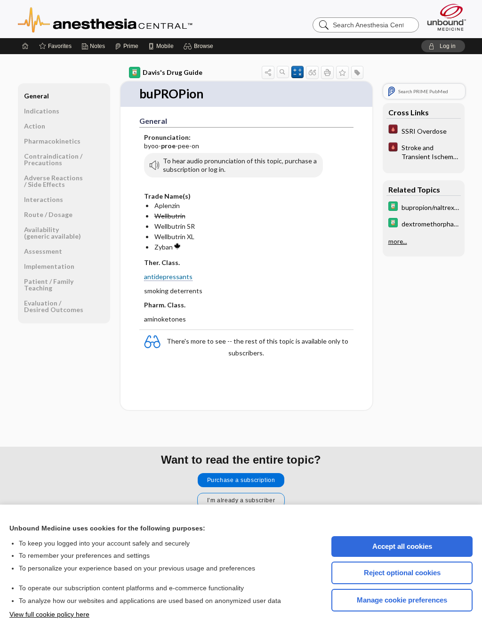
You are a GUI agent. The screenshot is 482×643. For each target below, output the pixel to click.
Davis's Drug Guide (172, 72)
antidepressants (168, 277)
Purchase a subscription (241, 480)
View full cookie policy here (49, 614)
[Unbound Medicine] (446, 17)
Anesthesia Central (134, 19)
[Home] (25, 46)
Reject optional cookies (402, 573)
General (36, 96)
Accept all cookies (402, 546)
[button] (200, 46)
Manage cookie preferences (402, 600)
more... (397, 241)
